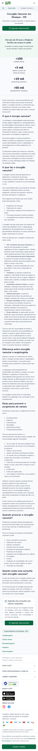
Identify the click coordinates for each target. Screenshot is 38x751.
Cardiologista (7, 635)
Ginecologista (7, 651)
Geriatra (5, 647)
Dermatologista (8, 643)
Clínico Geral (7, 639)
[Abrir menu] (3, 3)
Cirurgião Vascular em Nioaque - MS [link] (28, 8)
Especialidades (12, 8)
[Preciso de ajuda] (34, 3)
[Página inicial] (3, 8)
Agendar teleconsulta (20, 28)
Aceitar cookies (19, 747)
